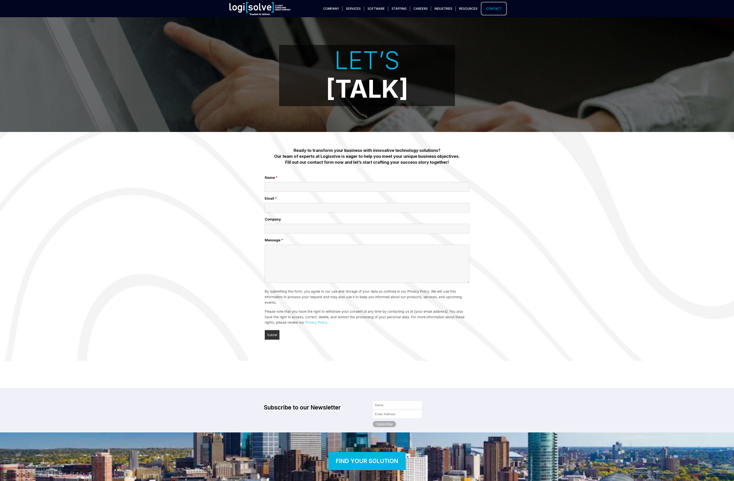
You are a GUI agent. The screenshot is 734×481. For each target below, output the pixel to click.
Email (271, 198)
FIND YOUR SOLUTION (367, 460)
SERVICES (353, 9)
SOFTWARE (376, 9)
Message (274, 240)
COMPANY (331, 9)
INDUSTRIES (443, 9)
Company (273, 219)
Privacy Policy (316, 322)
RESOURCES (468, 9)
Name (271, 178)
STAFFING (399, 9)
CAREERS (420, 9)
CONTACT (494, 9)
